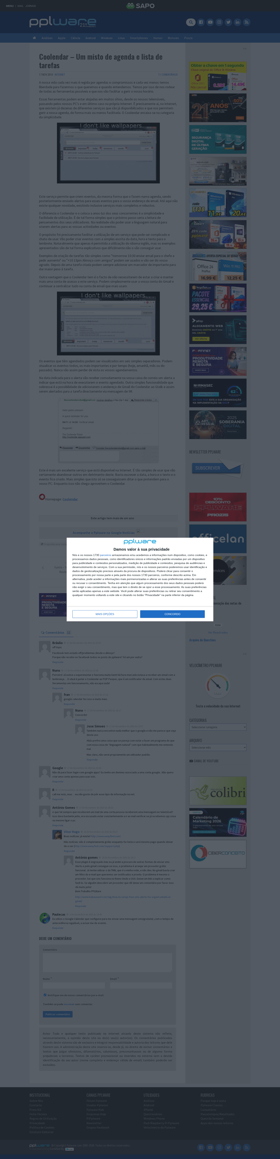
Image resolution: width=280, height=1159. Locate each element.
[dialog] (140, 579)
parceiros (105, 555)
